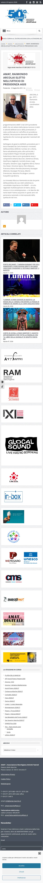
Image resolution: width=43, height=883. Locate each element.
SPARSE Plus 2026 (10, 723)
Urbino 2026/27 (10, 735)
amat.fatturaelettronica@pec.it (16, 815)
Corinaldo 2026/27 (11, 695)
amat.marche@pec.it (12, 806)
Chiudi (21, 872)
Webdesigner (6, 784)
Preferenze (22, 878)
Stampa (30, 90)
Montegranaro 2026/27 (12, 707)
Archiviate (28, 88)
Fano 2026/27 (9, 698)
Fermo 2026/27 (10, 701)
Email (38, 90)
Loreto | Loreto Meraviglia (13, 704)
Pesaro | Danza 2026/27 (13, 714)
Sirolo (8, 732)
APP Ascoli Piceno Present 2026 (15, 679)
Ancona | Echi (9, 682)
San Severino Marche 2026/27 (14, 720)
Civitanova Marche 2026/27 (14, 691)
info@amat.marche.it (13, 801)
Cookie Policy (5, 779)
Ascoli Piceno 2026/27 (12, 688)
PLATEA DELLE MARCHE (12, 675)
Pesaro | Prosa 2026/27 (12, 711)
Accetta (21, 866)
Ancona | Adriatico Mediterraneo (16, 685)
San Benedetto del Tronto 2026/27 (16, 717)
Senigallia (10, 729)
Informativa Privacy (8, 774)
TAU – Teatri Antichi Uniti (13, 727)
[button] (39, 853)
